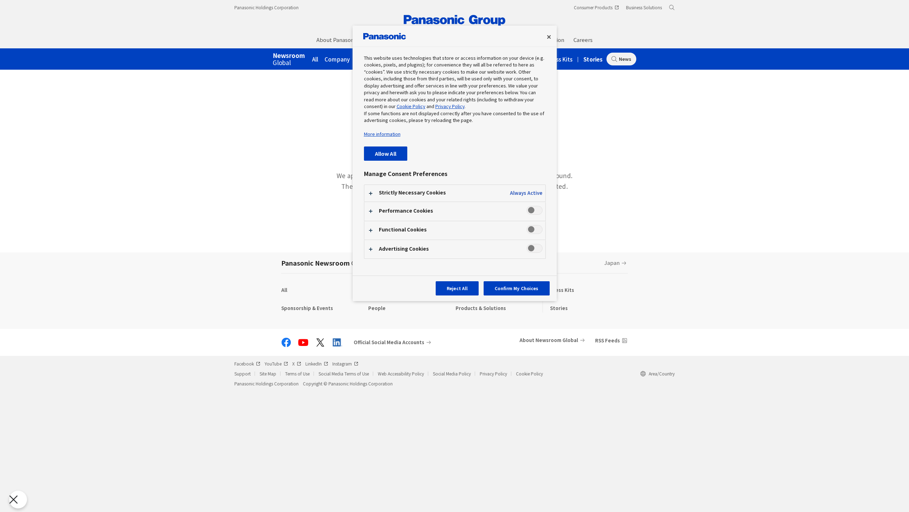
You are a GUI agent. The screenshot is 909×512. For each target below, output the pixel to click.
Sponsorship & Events (307, 308)
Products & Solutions (481, 308)
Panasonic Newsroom (326, 262)
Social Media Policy (452, 373)
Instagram (342, 364)
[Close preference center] (549, 37)
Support (242, 373)
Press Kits (560, 59)
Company (337, 59)
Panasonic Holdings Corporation (266, 7)
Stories (593, 59)
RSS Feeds (607, 340)
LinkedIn (313, 364)
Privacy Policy (493, 373)
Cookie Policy (529, 373)
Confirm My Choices (516, 288)
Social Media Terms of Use (344, 373)
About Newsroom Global (548, 340)
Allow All (385, 153)
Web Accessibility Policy (401, 373)
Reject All (457, 288)
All (315, 59)
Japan (612, 262)
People (377, 308)
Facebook (244, 364)
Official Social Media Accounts (389, 342)
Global (289, 59)
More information (382, 133)
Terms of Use (297, 373)
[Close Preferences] (18, 499)
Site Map (268, 373)
